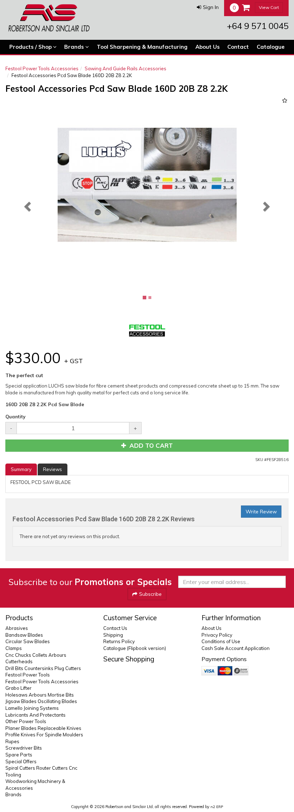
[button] (207, 7)
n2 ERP (216, 806)
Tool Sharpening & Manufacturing (142, 46)
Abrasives (16, 628)
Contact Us (115, 628)
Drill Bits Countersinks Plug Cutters (43, 668)
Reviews (52, 469)
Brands (74, 46)
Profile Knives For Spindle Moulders (44, 734)
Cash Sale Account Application (235, 648)
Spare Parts (18, 755)
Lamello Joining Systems (32, 708)
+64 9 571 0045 (258, 25)
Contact (238, 46)
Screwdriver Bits (23, 748)
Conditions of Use (220, 641)
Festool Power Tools (27, 675)
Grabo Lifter (18, 688)
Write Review (261, 511)
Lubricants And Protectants (35, 715)
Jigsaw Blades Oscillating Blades (41, 701)
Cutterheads (19, 661)
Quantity (15, 416)
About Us (207, 46)
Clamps (13, 648)
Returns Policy (119, 641)
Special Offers (21, 761)
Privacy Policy (216, 635)
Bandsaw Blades (24, 635)
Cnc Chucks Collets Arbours (35, 655)
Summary (21, 469)
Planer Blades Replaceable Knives (43, 728)
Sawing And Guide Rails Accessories (125, 68)
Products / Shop (31, 46)
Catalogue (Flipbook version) (134, 648)
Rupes (12, 741)
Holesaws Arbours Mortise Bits (39, 695)
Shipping (113, 635)
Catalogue (271, 46)
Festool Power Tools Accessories (42, 68)
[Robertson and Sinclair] (49, 18)
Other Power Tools (25, 721)
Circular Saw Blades (27, 641)
